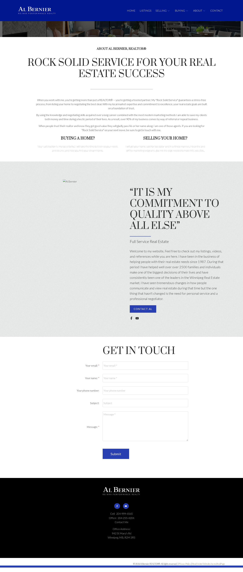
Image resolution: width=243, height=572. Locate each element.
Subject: (94, 403)
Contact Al (143, 308)
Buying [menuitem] (180, 10)
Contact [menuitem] (216, 10)
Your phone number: (88, 390)
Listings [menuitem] (145, 10)
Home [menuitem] (131, 10)
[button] (143, 309)
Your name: (91, 378)
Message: (92, 426)
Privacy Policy (185, 564)
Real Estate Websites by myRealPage (208, 564)
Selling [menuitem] (161, 10)
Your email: (91, 365)
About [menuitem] (197, 10)
